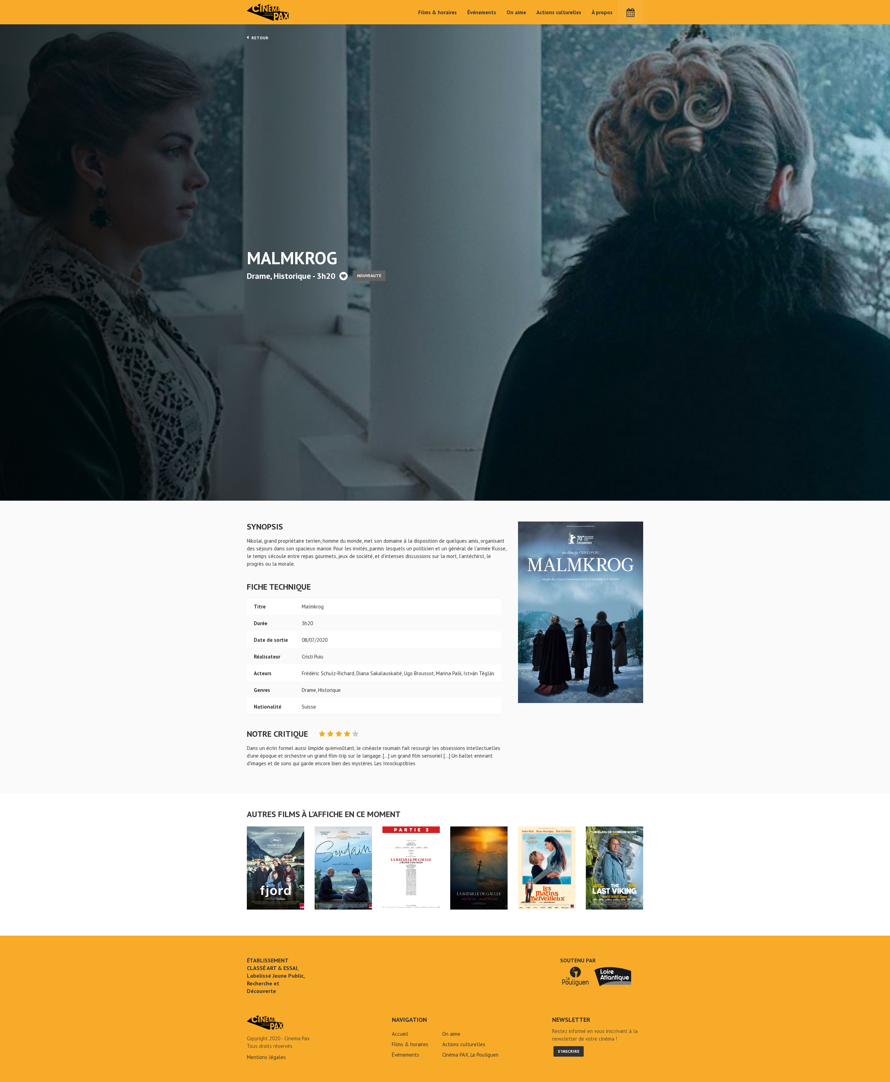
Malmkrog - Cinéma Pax (265, 1022)
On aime (516, 12)
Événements (481, 12)
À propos (602, 12)
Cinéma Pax (268, 12)
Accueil (400, 1034)
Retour (259, 37)
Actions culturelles (558, 12)
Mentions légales (266, 1057)
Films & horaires (437, 12)
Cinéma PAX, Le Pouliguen (470, 1054)
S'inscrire (569, 1051)
